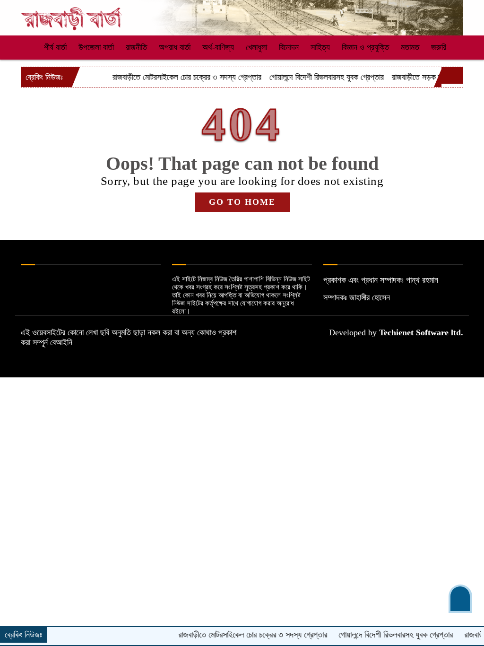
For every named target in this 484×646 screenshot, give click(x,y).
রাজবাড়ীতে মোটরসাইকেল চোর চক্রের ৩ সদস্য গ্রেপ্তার (174, 77)
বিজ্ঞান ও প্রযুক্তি (365, 47)
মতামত (410, 47)
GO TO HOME (242, 202)
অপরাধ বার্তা (174, 47)
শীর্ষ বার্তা (55, 47)
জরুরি (438, 47)
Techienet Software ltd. (421, 332)
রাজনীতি (136, 47)
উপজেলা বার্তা (96, 47)
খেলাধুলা (256, 47)
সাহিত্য (320, 47)
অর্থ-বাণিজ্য (218, 47)
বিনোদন (289, 47)
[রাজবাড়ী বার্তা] (72, 14)
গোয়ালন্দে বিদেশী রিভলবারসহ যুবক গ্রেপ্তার (314, 77)
